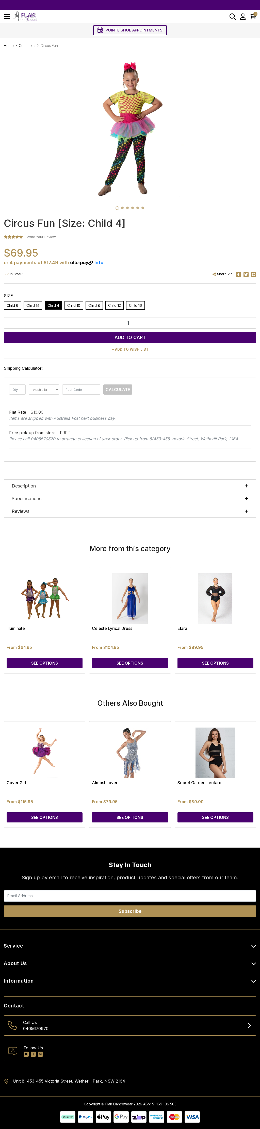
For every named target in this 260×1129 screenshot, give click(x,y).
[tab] (117, 208)
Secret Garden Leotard (199, 782)
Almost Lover (105, 782)
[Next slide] (243, 620)
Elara (182, 628)
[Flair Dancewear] (25, 16)
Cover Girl (16, 782)
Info (98, 262)
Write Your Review (41, 237)
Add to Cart (130, 337)
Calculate (118, 389)
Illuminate (16, 628)
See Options (44, 663)
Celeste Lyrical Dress (112, 628)
